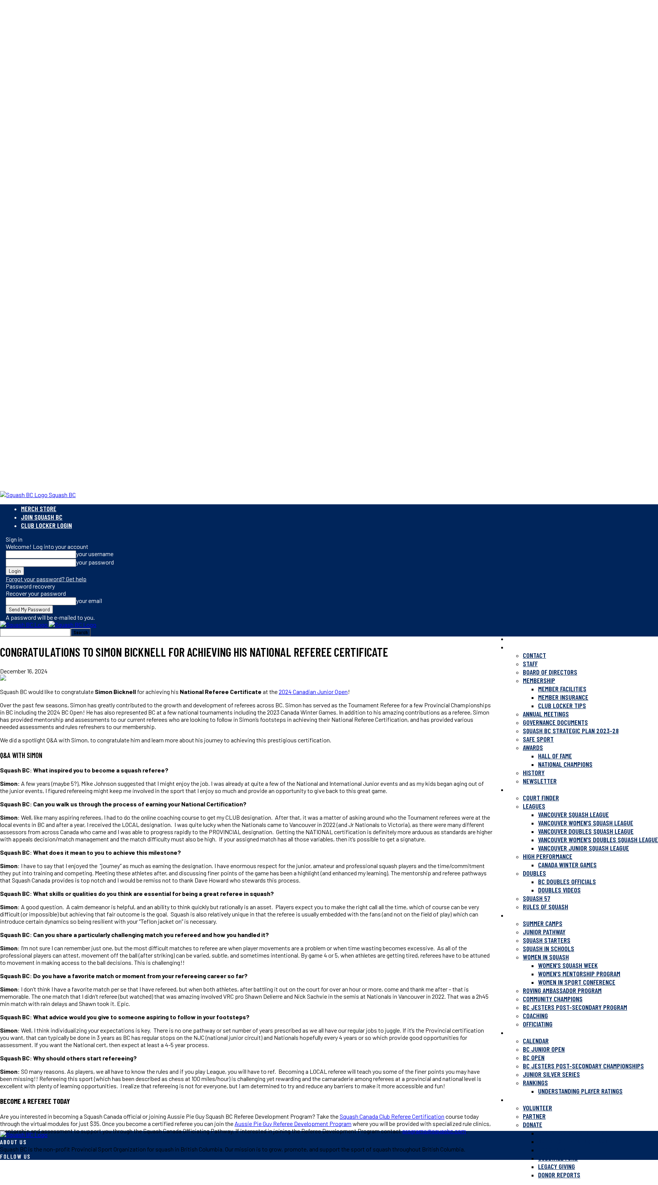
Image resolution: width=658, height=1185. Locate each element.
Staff (530, 663)
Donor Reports (559, 1175)
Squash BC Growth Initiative (577, 1133)
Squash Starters (546, 940)
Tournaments (526, 1032)
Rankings (535, 1082)
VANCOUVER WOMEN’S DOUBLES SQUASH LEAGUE (598, 839)
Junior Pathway (544, 932)
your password (95, 562)
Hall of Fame (555, 756)
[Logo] (24, 624)
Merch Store (38, 508)
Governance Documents (555, 722)
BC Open (534, 1057)
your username (94, 553)
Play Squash (524, 789)
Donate (532, 1124)
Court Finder (541, 797)
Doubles (534, 873)
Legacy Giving (556, 1166)
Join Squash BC (41, 517)
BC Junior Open (544, 1049)
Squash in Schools (548, 948)
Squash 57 (536, 898)
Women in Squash (546, 957)
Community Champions (553, 999)
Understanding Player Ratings (580, 1091)
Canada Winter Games (567, 864)
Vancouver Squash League (573, 814)
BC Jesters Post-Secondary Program (575, 1007)
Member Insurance (563, 697)
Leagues (534, 806)
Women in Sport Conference (576, 982)
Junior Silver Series (551, 1074)
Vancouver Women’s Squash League (585, 823)
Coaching (535, 1015)
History (534, 772)
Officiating (538, 1024)
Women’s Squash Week (568, 965)
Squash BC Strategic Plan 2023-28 (571, 730)
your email (89, 600)
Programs (521, 915)
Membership (539, 680)
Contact (534, 655)
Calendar (536, 1040)
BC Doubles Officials (567, 881)
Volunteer (537, 1107)
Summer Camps (542, 923)
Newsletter (540, 781)
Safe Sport (538, 739)
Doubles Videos (559, 890)
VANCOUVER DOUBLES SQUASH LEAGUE (586, 831)
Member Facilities (562, 688)
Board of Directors (550, 672)
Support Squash (530, 1099)
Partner (534, 1116)
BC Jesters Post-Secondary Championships (583, 1066)
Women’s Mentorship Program (579, 973)
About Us (520, 647)
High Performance (547, 856)
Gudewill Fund (558, 1158)
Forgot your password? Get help (46, 578)
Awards (533, 747)
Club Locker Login (46, 525)
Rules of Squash (545, 906)
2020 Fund (552, 1149)
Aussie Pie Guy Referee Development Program (293, 1123)
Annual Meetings (546, 714)
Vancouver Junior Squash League (583, 848)
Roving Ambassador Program (562, 990)
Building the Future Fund (573, 1141)
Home (514, 638)
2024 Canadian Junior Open (313, 691)
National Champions (565, 764)
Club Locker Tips (562, 705)
